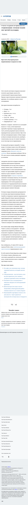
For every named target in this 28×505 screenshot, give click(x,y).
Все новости (3, 20)
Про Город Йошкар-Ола (6, 430)
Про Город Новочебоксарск (7, 419)
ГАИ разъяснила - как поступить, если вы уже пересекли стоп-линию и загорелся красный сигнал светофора (14, 276)
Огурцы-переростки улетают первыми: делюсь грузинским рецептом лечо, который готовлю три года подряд (13, 324)
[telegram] (16, 305)
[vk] (12, 305)
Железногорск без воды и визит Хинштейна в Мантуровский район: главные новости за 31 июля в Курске (14, 288)
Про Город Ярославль (6, 422)
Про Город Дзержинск (6, 443)
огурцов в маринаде (17, 175)
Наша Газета (4, 425)
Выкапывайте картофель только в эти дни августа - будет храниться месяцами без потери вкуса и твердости (15, 295)
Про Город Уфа (4, 438)
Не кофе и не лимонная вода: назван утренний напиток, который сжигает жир (14, 270)
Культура (14, 20)
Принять (23, 23)
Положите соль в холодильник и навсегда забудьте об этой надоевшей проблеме (14, 282)
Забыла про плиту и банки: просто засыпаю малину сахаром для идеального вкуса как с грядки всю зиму (12, 315)
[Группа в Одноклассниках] (9, 456)
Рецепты (4, 34)
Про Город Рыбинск (5, 435)
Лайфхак (9, 20)
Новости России (15, 39)
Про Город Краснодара (6, 449)
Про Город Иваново (5, 427)
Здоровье (24, 20)
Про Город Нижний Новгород (7, 441)
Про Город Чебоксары (6, 417)
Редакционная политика (6, 461)
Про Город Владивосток (6, 446)
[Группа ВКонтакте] (14, 57)
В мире (19, 20)
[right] (26, 20)
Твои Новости (4, 433)
